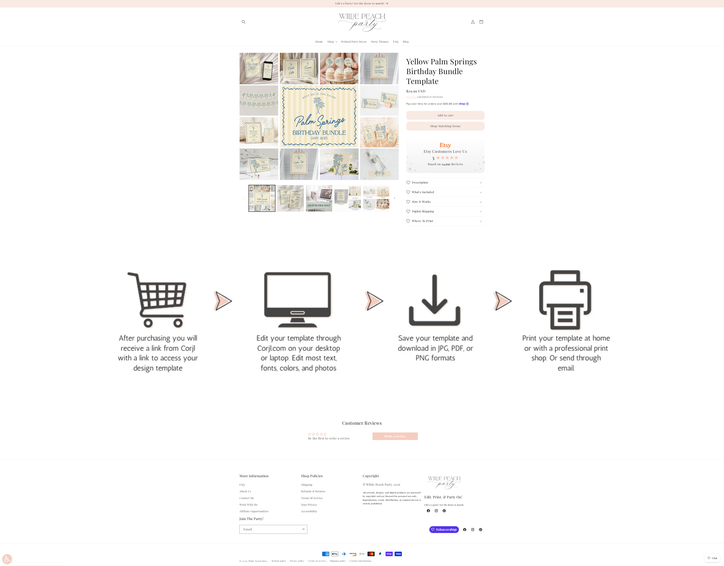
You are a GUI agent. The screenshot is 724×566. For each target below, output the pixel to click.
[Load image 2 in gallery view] (290, 198)
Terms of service (317, 560)
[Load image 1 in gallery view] (262, 198)
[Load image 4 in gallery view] (347, 198)
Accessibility (309, 511)
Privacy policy (297, 560)
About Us (245, 491)
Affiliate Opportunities (253, 511)
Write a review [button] (395, 436)
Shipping (411, 96)
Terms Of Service (312, 498)
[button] (243, 22)
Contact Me (246, 498)
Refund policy (279, 560)
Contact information (360, 560)
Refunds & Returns (313, 491)
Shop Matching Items (445, 126)
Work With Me (248, 504)
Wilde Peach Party (257, 561)
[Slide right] (394, 198)
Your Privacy (309, 504)
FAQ (242, 485)
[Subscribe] (303, 529)
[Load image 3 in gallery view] (319, 198)
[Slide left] (243, 198)
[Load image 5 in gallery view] (376, 198)
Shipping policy (338, 560)
